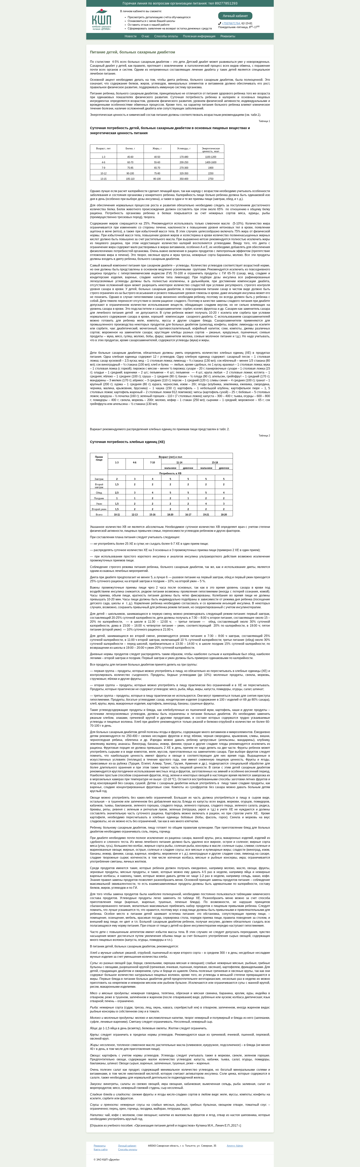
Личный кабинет (235, 16)
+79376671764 (231, 23)
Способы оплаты (166, 36)
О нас (145, 36)
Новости (130, 36)
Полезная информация (199, 36)
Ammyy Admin (235, 1145)
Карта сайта (100, 1149)
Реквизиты (227, 36)
